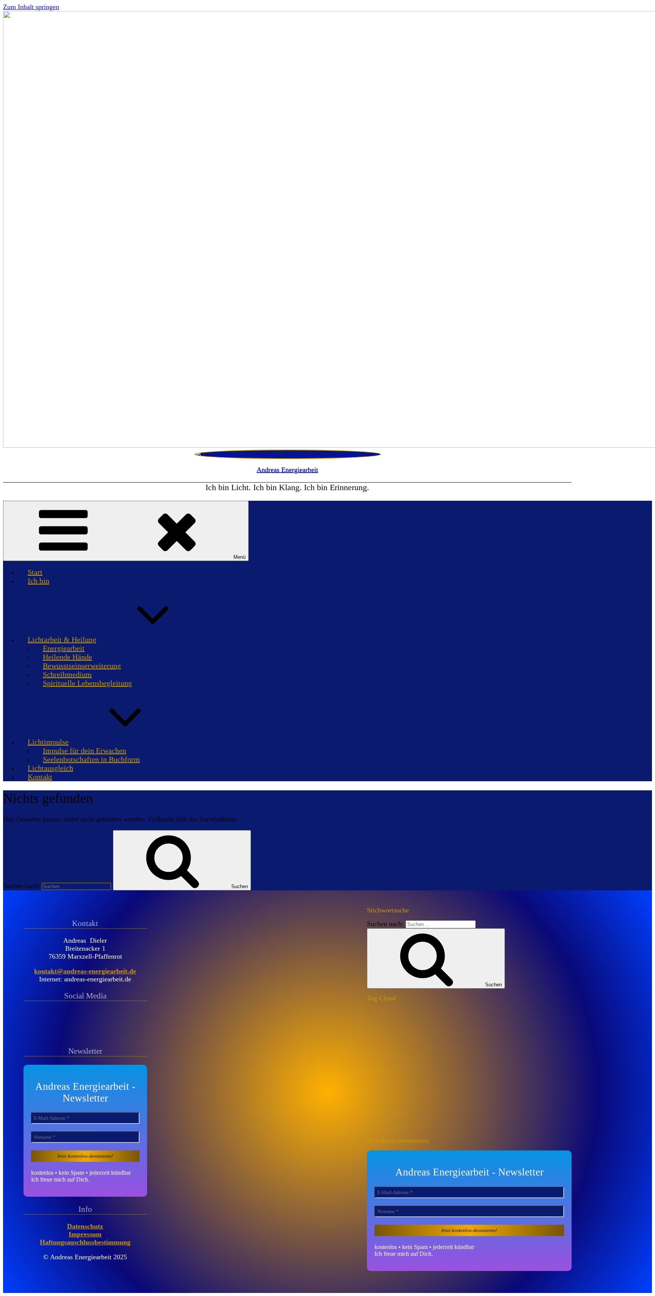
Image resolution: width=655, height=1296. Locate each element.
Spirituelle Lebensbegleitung (87, 683)
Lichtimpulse (48, 742)
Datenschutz (85, 1226)
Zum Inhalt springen (31, 7)
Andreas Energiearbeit (287, 469)
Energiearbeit (64, 648)
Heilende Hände (67, 657)
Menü (239, 557)
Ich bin (38, 581)
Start (35, 572)
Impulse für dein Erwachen (84, 750)
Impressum (85, 1234)
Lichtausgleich (50, 768)
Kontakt (40, 777)
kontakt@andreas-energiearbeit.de (85, 971)
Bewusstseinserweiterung (82, 665)
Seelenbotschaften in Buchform (91, 759)
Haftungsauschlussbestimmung (85, 1242)
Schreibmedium (67, 674)
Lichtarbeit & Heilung (62, 639)
